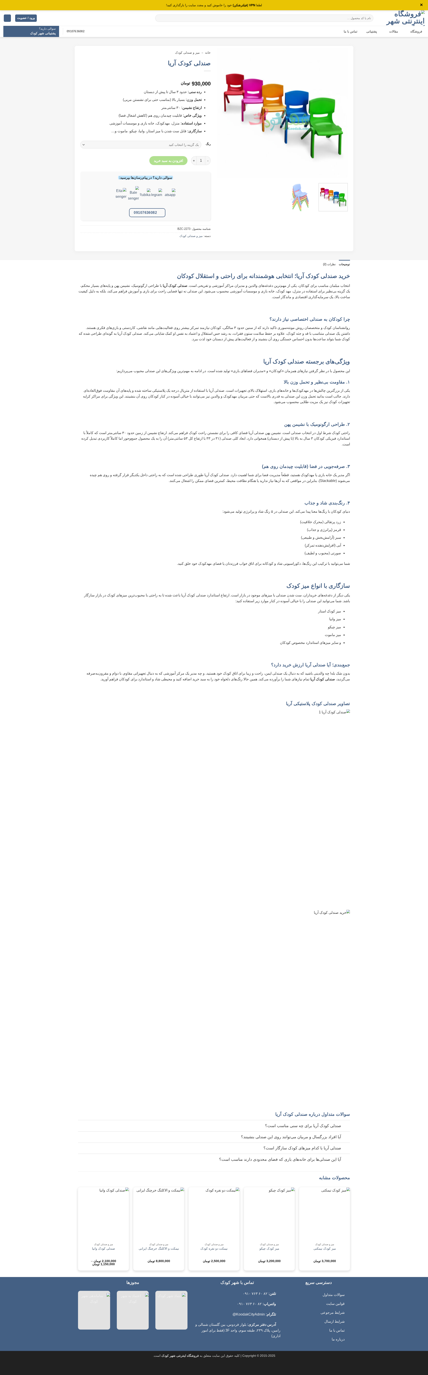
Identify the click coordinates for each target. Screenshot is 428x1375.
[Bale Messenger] (133, 197)
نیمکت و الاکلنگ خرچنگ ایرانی (159, 1248)
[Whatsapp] (170, 197)
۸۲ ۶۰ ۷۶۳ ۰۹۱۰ (255, 1293)
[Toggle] (345, 1126)
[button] (7, 18)
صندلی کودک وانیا (103, 1248)
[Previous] (339, 113)
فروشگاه (416, 31)
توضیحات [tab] (344, 264)
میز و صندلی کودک (187, 52)
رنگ (208, 144)
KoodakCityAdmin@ (249, 1314)
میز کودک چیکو (269, 1248)
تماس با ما (351, 31)
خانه (208, 52)
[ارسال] (159, 18)
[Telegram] (156, 197)
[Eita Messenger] (121, 197)
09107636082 (145, 212)
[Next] (222, 113)
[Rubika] (145, 197)
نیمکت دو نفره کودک (214, 1248)
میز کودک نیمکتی (324, 1248)
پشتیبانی (371, 31)
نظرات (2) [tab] (329, 264)
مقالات (393, 31)
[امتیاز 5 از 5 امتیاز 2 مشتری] (145, 76)
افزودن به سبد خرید (168, 161)
